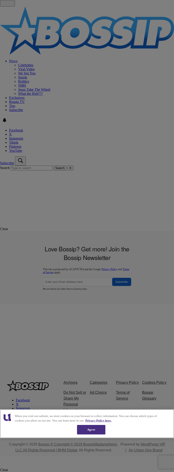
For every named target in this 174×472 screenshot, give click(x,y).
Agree (91, 429)
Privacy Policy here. (98, 420)
